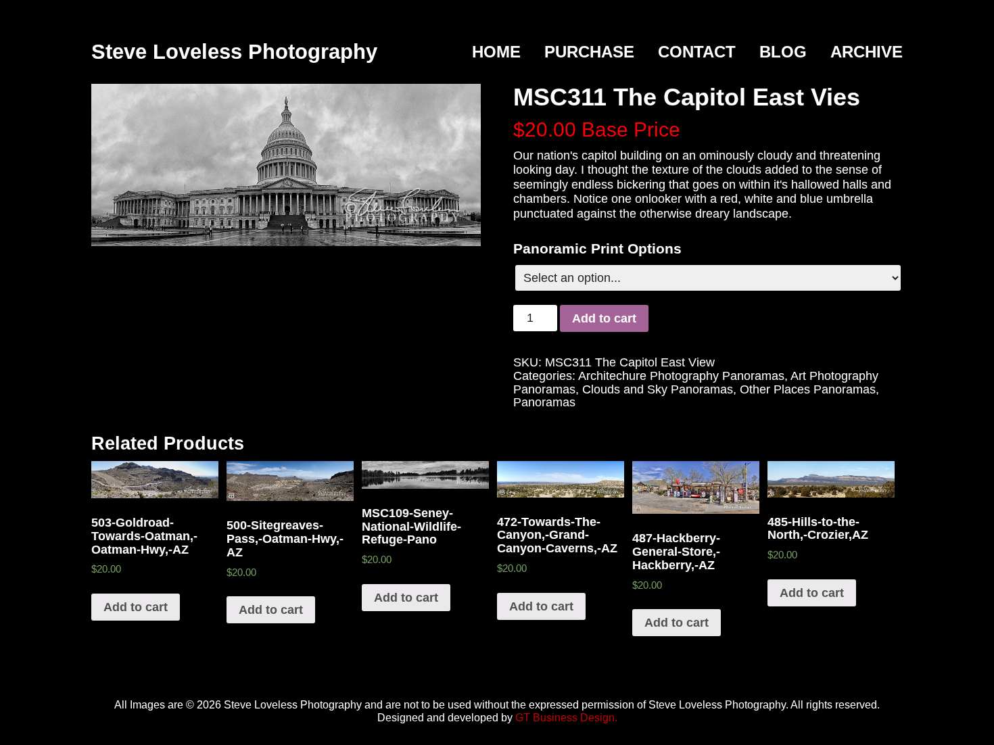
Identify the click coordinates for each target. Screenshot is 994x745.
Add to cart (604, 318)
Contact (697, 52)
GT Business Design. (566, 717)
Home (496, 52)
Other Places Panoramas (808, 389)
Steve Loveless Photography (234, 52)
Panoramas (544, 402)
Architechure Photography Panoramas (681, 376)
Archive (866, 52)
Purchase (589, 52)
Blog (783, 52)
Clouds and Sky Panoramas (657, 389)
